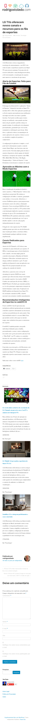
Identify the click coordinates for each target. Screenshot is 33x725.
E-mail (5, 629)
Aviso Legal (6, 691)
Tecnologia (23, 35)
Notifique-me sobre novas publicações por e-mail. (16, 655)
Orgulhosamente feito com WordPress (14, 717)
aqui (22, 360)
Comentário (7, 596)
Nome (5, 622)
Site (4, 635)
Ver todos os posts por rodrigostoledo (12, 560)
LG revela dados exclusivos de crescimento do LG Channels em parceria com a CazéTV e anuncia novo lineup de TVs (16, 410)
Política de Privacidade (9, 694)
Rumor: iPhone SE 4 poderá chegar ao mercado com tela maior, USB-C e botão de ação (17, 574)
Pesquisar (6, 669)
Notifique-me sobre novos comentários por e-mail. (16, 646)
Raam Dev (23, 719)
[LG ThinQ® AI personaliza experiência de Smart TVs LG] (17, 457)
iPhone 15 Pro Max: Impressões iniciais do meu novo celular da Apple (15, 570)
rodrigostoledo (8, 35)
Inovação (17, 35)
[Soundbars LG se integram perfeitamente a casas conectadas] (17, 510)
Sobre (4, 696)
